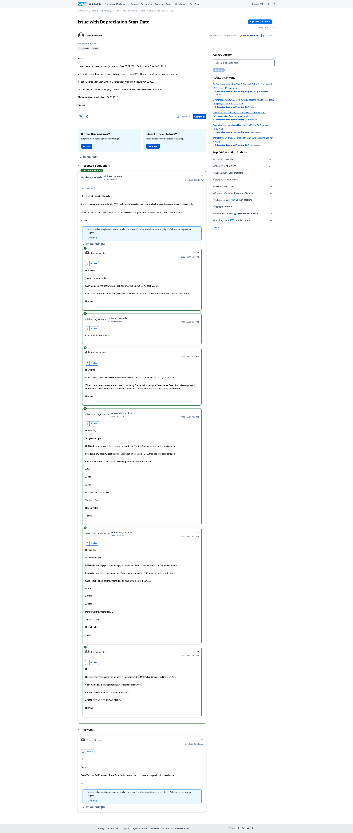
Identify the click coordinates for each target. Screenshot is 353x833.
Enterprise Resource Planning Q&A (232, 107)
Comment (199, 117)
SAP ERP (95, 48)
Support (165, 828)
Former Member (94, 36)
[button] (264, 35)
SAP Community (84, 11)
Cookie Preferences (180, 828)
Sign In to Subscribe (260, 22)
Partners (159, 4)
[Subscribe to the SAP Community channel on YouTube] (248, 828)
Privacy (101, 828)
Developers (146, 4)
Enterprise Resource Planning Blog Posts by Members (241, 91)
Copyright (125, 828)
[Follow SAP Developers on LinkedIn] (253, 828)
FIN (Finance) (84, 48)
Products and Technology (116, 4)
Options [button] (273, 22)
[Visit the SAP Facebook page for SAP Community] (238, 828)
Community (95, 4)
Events (169, 4)
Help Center (180, 4)
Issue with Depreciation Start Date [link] (162, 11)
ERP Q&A (143, 11)
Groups (134, 4)
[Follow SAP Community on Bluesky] (243, 828)
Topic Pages (195, 4)
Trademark (154, 828)
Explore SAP (258, 4)
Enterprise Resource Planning (126, 11)
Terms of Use (112, 828)
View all (216, 227)
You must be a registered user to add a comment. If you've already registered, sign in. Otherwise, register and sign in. (140, 231)
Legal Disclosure (139, 828)
